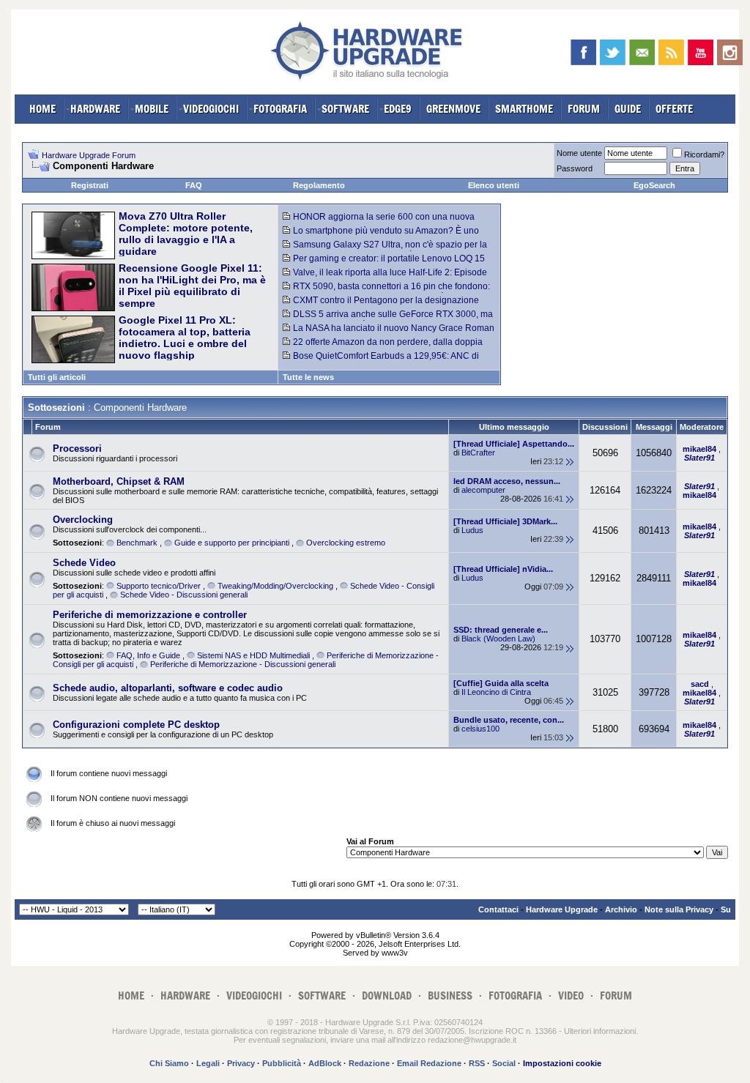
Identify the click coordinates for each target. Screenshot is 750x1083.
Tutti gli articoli (57, 377)
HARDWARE (95, 108)
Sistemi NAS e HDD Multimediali (253, 655)
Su (726, 909)
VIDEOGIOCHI (211, 108)
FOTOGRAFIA (280, 108)
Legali (208, 1063)
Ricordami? (704, 154)
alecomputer (483, 489)
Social (504, 1063)
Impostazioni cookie (562, 1063)
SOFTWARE (345, 108)
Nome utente (579, 153)
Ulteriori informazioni (600, 1031)
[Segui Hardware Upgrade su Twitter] (612, 52)
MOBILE (151, 108)
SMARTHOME (524, 108)
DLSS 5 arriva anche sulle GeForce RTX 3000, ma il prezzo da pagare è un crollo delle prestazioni (388, 319)
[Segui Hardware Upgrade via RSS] (671, 52)
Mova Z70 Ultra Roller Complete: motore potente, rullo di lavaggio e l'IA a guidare (186, 233)
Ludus (472, 530)
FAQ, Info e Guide (148, 655)
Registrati (89, 185)
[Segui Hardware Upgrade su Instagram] (730, 52)
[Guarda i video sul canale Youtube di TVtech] (700, 52)
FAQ (193, 185)
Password (575, 168)
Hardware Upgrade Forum (88, 155)
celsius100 (480, 728)
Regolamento (319, 185)
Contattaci (498, 909)
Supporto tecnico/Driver (158, 585)
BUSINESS (450, 995)
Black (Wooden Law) (498, 638)
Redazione (369, 1063)
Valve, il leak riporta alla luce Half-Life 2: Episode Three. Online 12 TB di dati (385, 277)
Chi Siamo (169, 1063)
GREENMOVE (453, 108)
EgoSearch (654, 185)
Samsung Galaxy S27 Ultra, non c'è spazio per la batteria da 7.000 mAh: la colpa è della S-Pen (385, 249)
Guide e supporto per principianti (231, 542)
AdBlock (324, 1063)
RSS (477, 1063)
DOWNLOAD (387, 995)
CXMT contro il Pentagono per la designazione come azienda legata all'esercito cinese (381, 305)
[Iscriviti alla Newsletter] (642, 52)
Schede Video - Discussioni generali (184, 594)
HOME (42, 108)
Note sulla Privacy (679, 909)
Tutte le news (308, 377)
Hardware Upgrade (562, 909)
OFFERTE (674, 108)
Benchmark (136, 542)
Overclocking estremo (345, 542)
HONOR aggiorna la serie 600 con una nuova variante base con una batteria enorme (379, 222)
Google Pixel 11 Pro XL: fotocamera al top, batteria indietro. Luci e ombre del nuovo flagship (184, 337)
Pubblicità (281, 1063)
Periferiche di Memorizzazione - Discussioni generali (242, 664)
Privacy (241, 1063)
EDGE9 (398, 108)
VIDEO (571, 995)
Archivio (621, 909)
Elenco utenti (493, 185)
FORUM (584, 108)
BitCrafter (478, 452)
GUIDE (628, 108)
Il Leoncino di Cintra (496, 692)
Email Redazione (429, 1063)
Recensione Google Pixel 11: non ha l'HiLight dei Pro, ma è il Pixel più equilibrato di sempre (192, 285)
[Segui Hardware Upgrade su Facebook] (583, 52)
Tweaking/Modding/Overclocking (275, 585)
